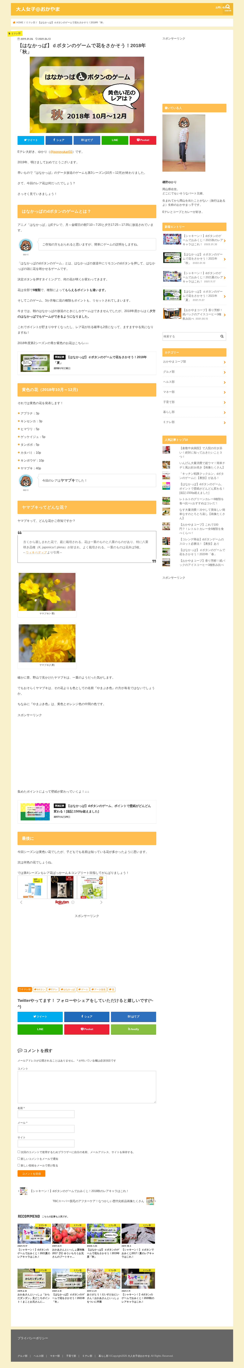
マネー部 (169, 391)
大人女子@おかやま (139, 1355)
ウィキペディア (36, 552)
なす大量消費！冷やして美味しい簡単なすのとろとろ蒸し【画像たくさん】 (202, 514)
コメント (23, 1068)
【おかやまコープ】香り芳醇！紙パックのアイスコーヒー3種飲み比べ (203, 314)
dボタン (41, 989)
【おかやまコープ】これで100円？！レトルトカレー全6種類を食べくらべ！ (201, 529)
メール (22, 1122)
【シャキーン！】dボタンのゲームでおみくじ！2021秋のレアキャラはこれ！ (203, 240)
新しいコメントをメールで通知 (39, 1158)
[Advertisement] (50, 750)
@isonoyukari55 (61, 151)
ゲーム (84, 989)
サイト (22, 1137)
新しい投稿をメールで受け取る (39, 1165)
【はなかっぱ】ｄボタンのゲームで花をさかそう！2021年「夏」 (203, 296)
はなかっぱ (69, 989)
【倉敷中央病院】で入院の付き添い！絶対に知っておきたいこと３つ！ (200, 452)
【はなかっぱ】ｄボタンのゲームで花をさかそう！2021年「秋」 (203, 258)
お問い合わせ (222, 7)
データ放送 (100, 989)
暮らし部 (169, 411)
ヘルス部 (169, 381)
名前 (21, 1108)
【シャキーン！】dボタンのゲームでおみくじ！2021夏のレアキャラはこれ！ (203, 277)
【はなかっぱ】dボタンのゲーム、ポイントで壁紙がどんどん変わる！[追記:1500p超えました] (202, 488)
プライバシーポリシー (33, 1338)
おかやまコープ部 (174, 361)
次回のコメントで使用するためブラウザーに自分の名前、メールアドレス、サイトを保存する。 (78, 1152)
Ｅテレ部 (26, 989)
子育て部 (169, 402)
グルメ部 (169, 371)
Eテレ (54, 989)
